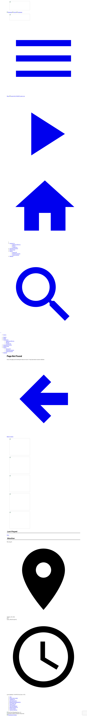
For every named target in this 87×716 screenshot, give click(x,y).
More (8, 535)
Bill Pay (13, 245)
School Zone (12, 249)
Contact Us (12, 243)
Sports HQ (14, 252)
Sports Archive (15, 255)
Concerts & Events (14, 248)
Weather (11, 256)
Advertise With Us (16, 244)
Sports (11, 251)
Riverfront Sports (16, 253)
